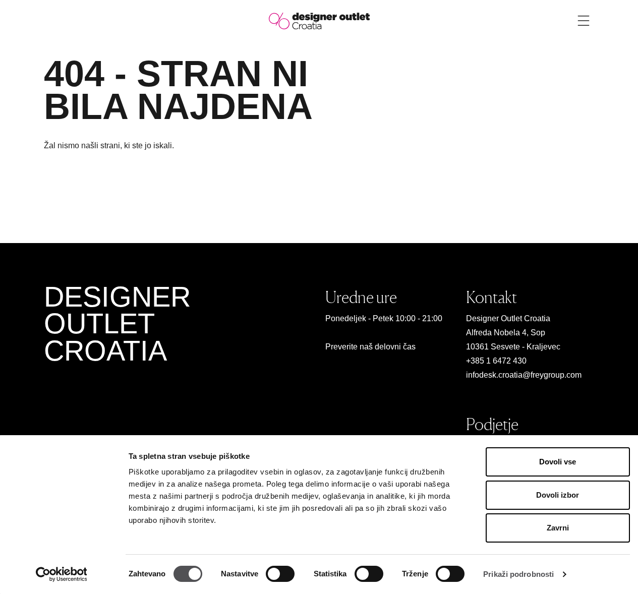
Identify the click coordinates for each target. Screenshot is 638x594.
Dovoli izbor (557, 495)
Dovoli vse (557, 461)
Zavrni (558, 527)
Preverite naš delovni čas (370, 346)
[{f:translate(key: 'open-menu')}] (583, 20)
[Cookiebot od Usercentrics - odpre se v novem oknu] (61, 574)
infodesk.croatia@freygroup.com (524, 375)
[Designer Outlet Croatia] (319, 20)
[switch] (280, 574)
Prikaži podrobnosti (518, 574)
